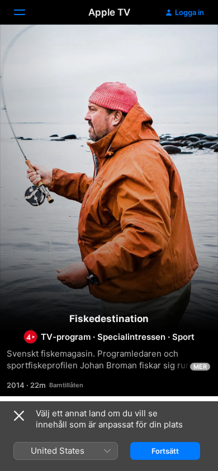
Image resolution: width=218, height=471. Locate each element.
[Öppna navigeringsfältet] (26, 12)
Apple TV (109, 12)
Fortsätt (165, 450)
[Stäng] (19, 416)
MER (200, 367)
